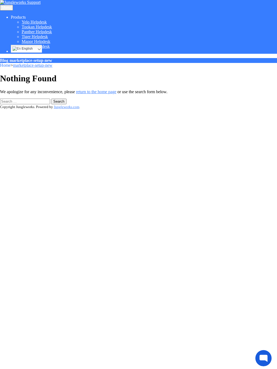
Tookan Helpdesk (37, 27)
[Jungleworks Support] (20, 2)
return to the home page (96, 91)
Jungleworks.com (66, 107)
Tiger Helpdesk (35, 36)
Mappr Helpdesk (36, 41)
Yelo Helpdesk (34, 22)
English (27, 49)
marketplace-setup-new (32, 65)
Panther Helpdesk (37, 31)
